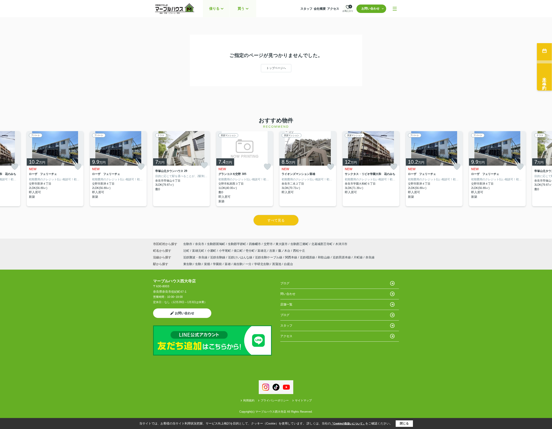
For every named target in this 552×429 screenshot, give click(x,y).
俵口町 (239, 250)
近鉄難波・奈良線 (195, 257)
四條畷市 (255, 244)
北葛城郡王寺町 (321, 244)
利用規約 (248, 400)
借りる (214, 8)
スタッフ (306, 8)
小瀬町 (212, 250)
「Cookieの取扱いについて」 (348, 423)
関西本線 (291, 257)
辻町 (186, 250)
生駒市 (187, 244)
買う (241, 8)
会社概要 (320, 8)
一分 (248, 264)
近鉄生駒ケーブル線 (269, 257)
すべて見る (276, 220)
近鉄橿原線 (308, 257)
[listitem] (181, 168)
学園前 (217, 264)
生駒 (198, 264)
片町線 (359, 257)
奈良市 (199, 244)
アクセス (333, 8)
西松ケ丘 (299, 250)
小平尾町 (225, 250)
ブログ (284, 283)
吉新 (272, 250)
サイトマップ (303, 400)
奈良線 (370, 257)
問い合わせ (287, 293)
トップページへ (276, 68)
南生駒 (238, 264)
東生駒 (187, 264)
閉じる (404, 423)
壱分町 (251, 250)
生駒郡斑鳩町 (216, 244)
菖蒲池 (276, 264)
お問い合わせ (370, 8)
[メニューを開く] (394, 9)
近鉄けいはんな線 (240, 257)
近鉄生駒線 (218, 257)
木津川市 (341, 244)
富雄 (228, 264)
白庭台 (288, 264)
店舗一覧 (286, 304)
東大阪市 (282, 244)
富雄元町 (198, 250)
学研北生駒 (261, 264)
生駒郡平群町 (237, 244)
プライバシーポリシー (275, 400)
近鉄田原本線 (342, 257)
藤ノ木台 (284, 250)
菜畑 (207, 264)
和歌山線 (324, 257)
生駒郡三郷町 (299, 244)
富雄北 (262, 250)
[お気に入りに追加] (14, 167)
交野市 (268, 244)
